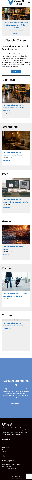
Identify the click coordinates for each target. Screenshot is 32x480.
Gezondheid (5, 447)
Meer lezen (15, 33)
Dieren (4, 445)
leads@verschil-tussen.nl (13, 464)
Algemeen (11, 30)
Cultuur (4, 456)
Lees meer (6, 116)
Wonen (4, 451)
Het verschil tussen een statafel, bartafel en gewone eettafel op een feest (16, 25)
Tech (3, 449)
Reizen (4, 454)
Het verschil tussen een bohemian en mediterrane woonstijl (13, 325)
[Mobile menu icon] (29, 3)
